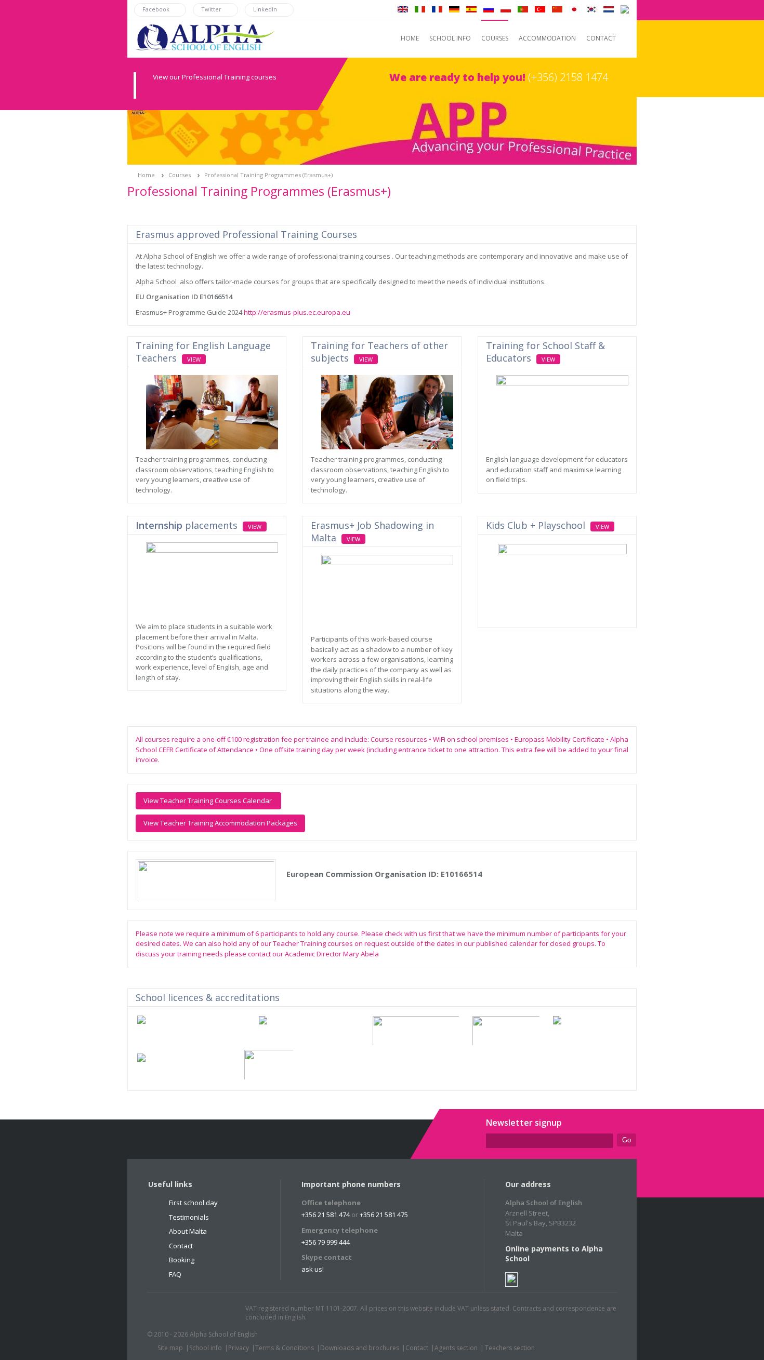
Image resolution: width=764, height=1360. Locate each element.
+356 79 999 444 (325, 1242)
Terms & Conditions (284, 1347)
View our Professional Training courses (214, 77)
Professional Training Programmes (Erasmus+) (268, 175)
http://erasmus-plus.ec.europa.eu (297, 312)
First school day (193, 1202)
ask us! (312, 1269)
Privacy (238, 1347)
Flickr (205, 1313)
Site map (170, 1347)
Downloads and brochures (359, 1347)
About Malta (188, 1231)
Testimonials (189, 1217)
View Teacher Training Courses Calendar (208, 800)
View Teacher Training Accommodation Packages (220, 823)
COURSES (494, 38)
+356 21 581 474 (325, 1214)
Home (146, 175)
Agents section (456, 1347)
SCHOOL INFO (450, 38)
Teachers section (510, 1347)
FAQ (175, 1274)
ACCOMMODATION (547, 38)
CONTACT (601, 38)
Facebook (185, 1313)
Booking (181, 1259)
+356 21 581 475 (384, 1214)
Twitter (165, 1313)
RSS (224, 1313)
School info (205, 1347)
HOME (410, 38)
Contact (181, 1245)
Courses (179, 175)
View (194, 359)
